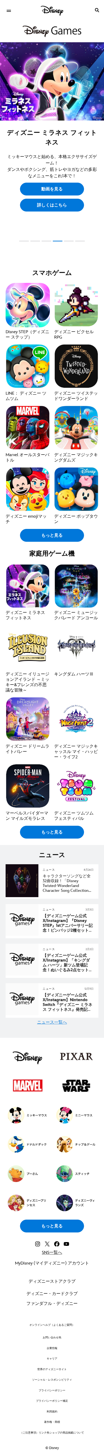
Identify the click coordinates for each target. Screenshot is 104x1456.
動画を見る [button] (52, 189)
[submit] (97, 10)
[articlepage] (22, 896)
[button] (52, 205)
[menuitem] (8, 10)
